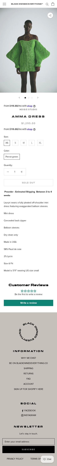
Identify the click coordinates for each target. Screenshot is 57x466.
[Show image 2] (28, 97)
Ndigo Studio (28, 109)
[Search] (47, 4)
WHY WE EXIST (28, 358)
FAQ (28, 378)
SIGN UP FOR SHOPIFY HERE (28, 389)
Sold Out (28, 182)
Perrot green (12, 156)
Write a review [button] (28, 302)
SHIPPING (28, 368)
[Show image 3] (32, 97)
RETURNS (28, 373)
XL (40, 143)
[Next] (37, 97)
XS (7, 143)
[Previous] (19, 97)
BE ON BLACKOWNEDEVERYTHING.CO (28, 363)
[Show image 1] (25, 97)
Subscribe (28, 449)
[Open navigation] (4, 4)
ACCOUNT (28, 384)
